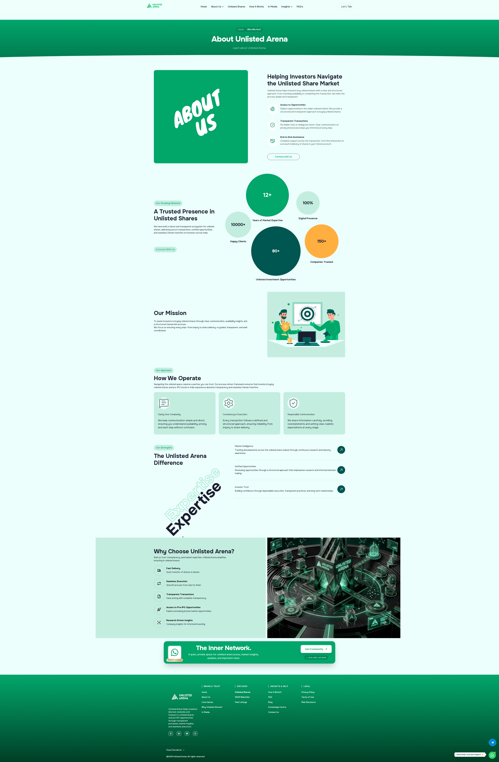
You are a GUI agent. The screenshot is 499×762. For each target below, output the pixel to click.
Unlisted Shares (236, 6)
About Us (216, 6)
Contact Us (273, 712)
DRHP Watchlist (242, 697)
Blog (270, 702)
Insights (285, 6)
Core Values (207, 702)
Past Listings (241, 702)
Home (204, 6)
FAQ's (300, 6)
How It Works (256, 6)
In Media (272, 6)
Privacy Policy (307, 692)
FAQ (270, 697)
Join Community (314, 648)
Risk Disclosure (308, 702)
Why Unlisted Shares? (212, 707)
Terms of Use (307, 697)
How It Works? (275, 692)
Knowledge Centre (277, 707)
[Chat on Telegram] (492, 742)
